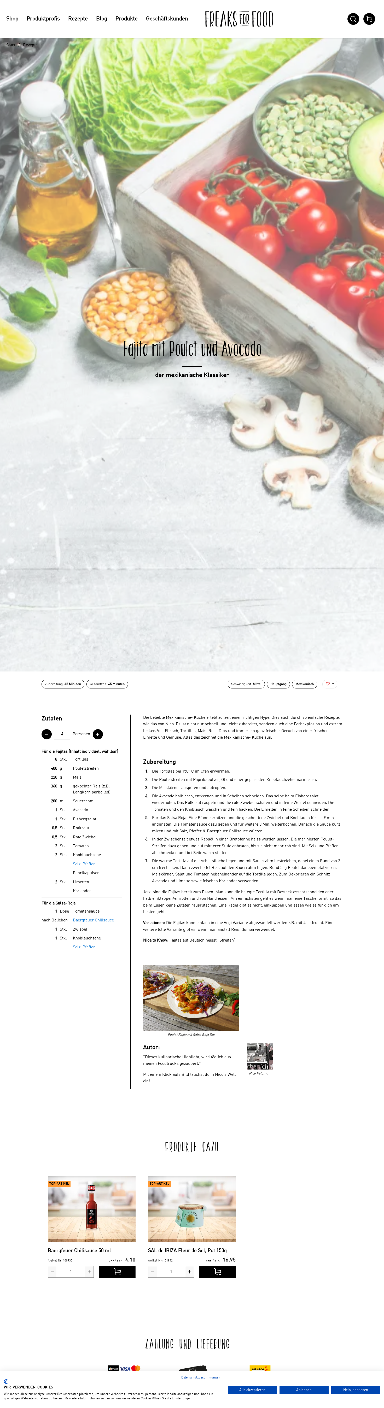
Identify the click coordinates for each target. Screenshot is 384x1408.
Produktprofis (43, 19)
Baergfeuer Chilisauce (93, 920)
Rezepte (78, 19)
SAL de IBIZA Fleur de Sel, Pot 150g (187, 1250)
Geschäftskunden (167, 19)
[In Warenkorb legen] (117, 1272)
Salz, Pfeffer (84, 864)
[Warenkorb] (369, 19)
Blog (101, 19)
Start (10, 45)
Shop (12, 19)
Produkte (126, 19)
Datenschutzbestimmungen (200, 1377)
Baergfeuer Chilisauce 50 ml (79, 1250)
